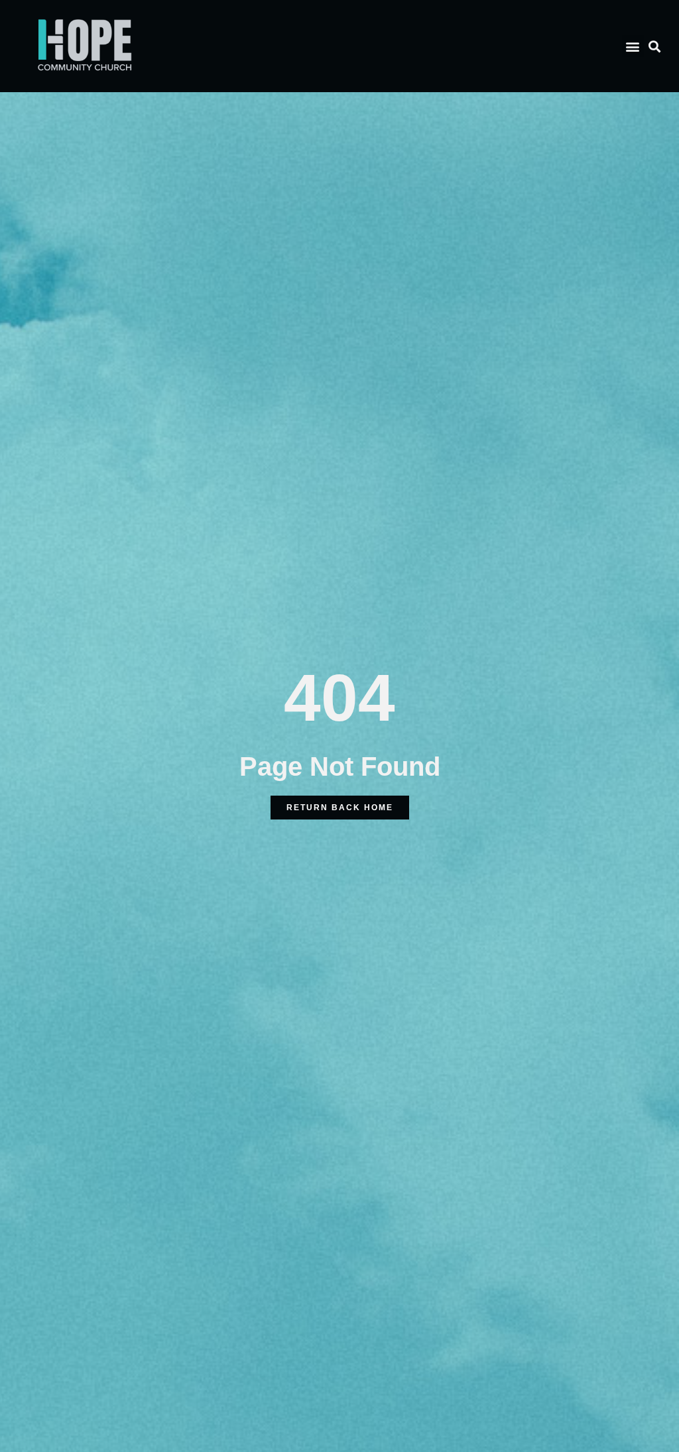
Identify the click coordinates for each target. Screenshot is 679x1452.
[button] (633, 46)
